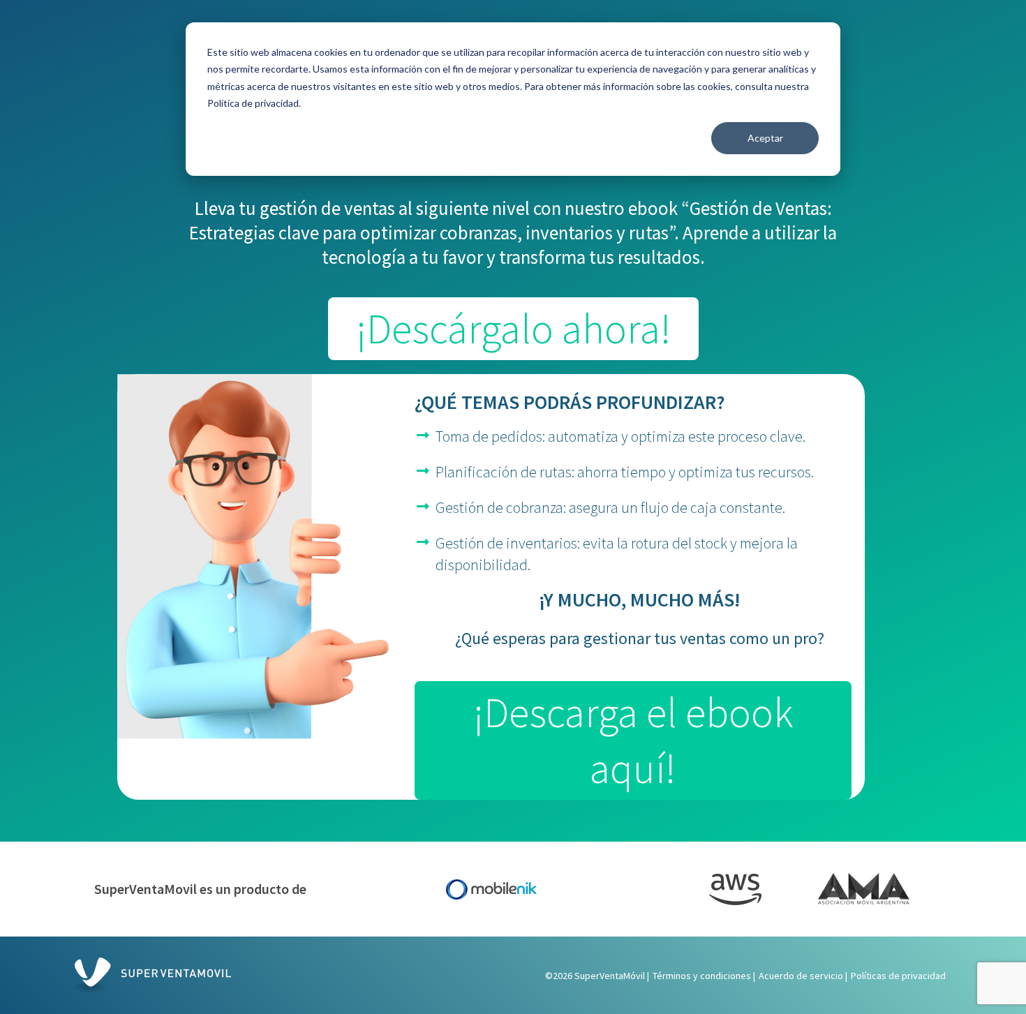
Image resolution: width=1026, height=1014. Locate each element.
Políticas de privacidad (898, 975)
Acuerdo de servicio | (803, 975)
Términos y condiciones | (704, 975)
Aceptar (765, 138)
